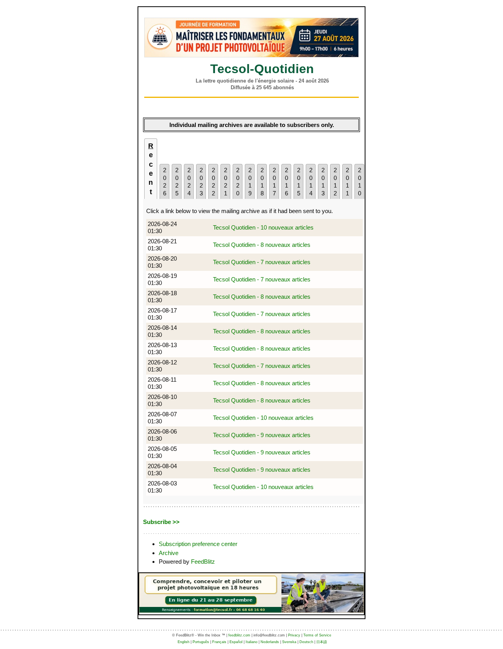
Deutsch (306, 642)
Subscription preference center (198, 544)
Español (235, 642)
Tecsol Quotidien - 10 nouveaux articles (263, 227)
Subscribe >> (161, 521)
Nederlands (270, 642)
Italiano (251, 642)
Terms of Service (317, 635)
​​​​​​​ (251, 37)
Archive (168, 553)
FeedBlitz (203, 561)
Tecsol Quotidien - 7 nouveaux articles (261, 262)
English (183, 642)
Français (219, 642)
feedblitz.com (239, 635)
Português (201, 642)
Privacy (294, 635)
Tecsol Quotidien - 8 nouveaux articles (261, 244)
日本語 (321, 642)
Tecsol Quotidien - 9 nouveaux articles (261, 435)
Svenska (289, 642)
